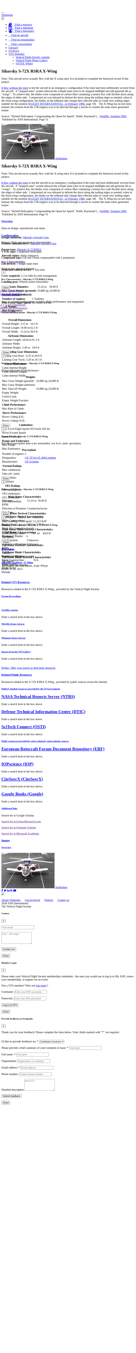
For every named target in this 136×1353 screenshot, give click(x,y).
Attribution (61, 158)
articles (9, 610)
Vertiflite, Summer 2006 (113, 116)
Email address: (10, 1067)
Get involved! (32, 900)
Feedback (13, 50)
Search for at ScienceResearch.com (21, 821)
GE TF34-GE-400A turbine (40, 457)
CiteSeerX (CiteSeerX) (22, 779)
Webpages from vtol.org (13, 638)
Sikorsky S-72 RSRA (29, 249)
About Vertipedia (11, 900)
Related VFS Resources (15, 582)
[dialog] (68, 279)
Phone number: (9, 1074)
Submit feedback (11, 1096)
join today (41, 985)
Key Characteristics (13, 261)
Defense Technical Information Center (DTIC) (43, 711)
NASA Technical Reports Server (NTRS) (38, 696)
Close (6, 287)
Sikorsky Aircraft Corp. (36, 237)
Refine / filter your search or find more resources (28, 667)
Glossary (13, 47)
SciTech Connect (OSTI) (23, 726)
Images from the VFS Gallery (16, 651)
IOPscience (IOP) (17, 764)
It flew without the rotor (14, 87)
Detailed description (12, 1089)
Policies (48, 900)
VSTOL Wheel (24, 63)
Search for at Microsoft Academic (20, 833)
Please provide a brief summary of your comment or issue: (34, 1047)
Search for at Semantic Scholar (18, 827)
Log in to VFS (10, 1005)
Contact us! (9, 949)
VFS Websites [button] (16, 54)
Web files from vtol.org (12, 624)
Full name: (8, 1054)
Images (5, 840)
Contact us (63, 900)
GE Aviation (32, 461)
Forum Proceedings (11, 596)
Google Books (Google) (22, 794)
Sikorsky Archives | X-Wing (17, 562)
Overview (7, 221)
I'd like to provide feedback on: (19, 1041)
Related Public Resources (16, 674)
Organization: (9, 1060)
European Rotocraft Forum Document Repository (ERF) (52, 749)
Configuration (9, 235)
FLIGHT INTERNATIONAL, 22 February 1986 (57, 103)
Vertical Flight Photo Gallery (32, 60)
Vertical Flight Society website (33, 57)
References (8, 549)
